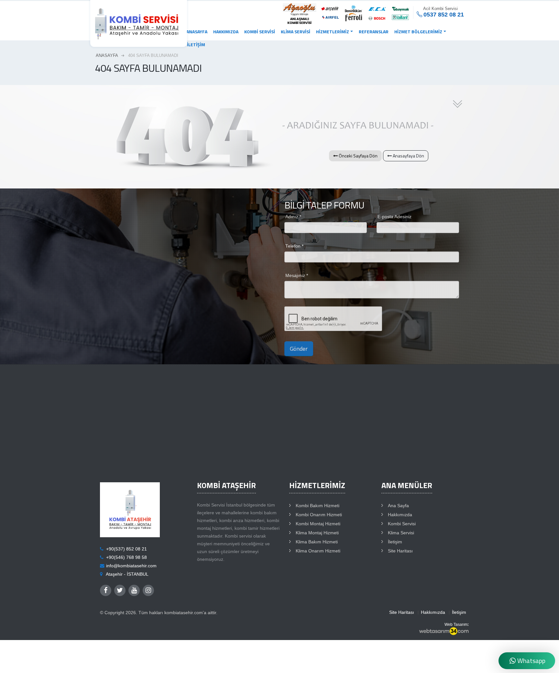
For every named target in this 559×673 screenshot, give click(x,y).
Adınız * (293, 216)
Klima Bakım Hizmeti (317, 541)
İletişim (196, 44)
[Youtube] (134, 590)
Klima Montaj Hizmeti (317, 532)
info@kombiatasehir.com (131, 565)
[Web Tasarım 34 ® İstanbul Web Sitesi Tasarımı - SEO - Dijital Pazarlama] (444, 631)
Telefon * (294, 246)
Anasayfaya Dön (408, 155)
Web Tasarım (455, 624)
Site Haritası (400, 551)
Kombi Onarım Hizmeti (319, 514)
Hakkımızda (225, 31)
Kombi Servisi (259, 31)
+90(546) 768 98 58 (126, 557)
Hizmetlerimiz (332, 31)
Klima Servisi (295, 31)
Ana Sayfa (398, 505)
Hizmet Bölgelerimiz (418, 31)
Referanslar (374, 31)
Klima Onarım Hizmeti (318, 551)
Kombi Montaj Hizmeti (318, 523)
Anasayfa (196, 31)
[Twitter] (120, 590)
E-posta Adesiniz (394, 216)
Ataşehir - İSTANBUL (127, 574)
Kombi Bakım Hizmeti (317, 505)
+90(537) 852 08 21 (126, 549)
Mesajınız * (296, 275)
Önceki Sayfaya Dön (358, 155)
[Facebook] (105, 590)
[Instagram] (148, 590)
